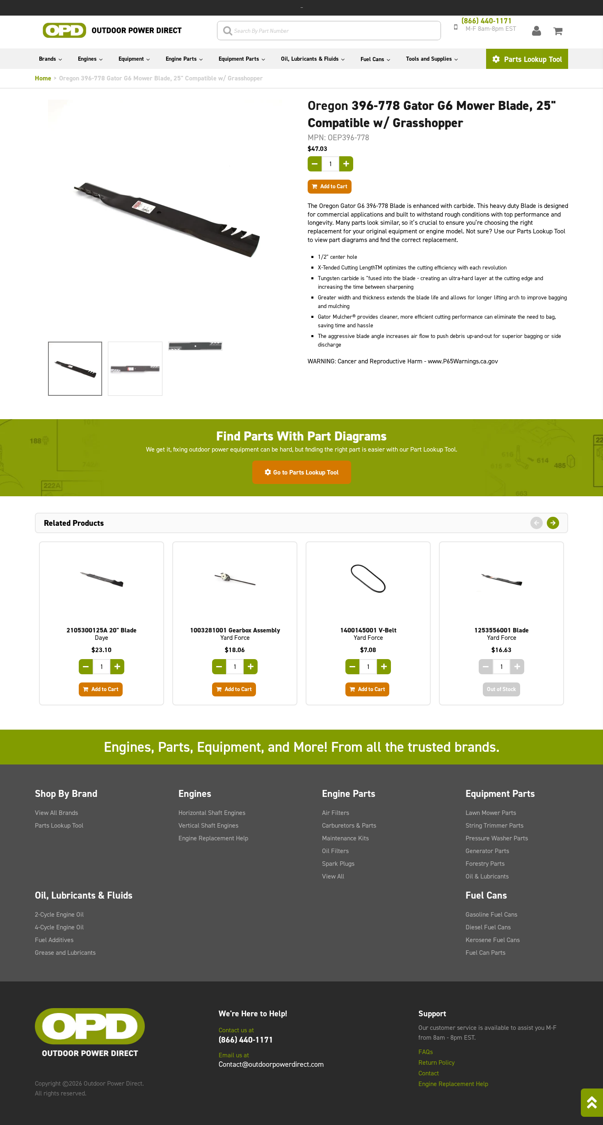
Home (43, 78)
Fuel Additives (54, 940)
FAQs (425, 1052)
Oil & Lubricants (487, 876)
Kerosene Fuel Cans (493, 940)
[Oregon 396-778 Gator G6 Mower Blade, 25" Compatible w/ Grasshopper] (165, 217)
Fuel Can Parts (485, 952)
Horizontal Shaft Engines (211, 812)
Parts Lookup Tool (532, 59)
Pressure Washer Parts (497, 838)
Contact (428, 1073)
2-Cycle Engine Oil (59, 914)
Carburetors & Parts (349, 825)
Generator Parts (487, 851)
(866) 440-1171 (246, 1040)
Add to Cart (333, 186)
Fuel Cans (372, 59)
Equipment (131, 59)
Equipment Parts (239, 59)
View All (333, 876)
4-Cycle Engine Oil (59, 927)
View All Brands (56, 812)
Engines (87, 59)
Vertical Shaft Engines (208, 825)
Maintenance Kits (345, 838)
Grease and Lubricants (65, 952)
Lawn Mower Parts (491, 812)
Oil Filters (335, 851)
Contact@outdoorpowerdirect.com (271, 1064)
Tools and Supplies (429, 59)
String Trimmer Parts (494, 825)
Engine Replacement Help (213, 838)
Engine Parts (181, 59)
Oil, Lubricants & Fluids (310, 59)
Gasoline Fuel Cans (491, 914)
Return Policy (436, 1062)
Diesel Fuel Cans (488, 927)
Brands (47, 59)
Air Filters (335, 812)
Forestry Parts (485, 863)
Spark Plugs (338, 863)
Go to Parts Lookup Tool (306, 472)
